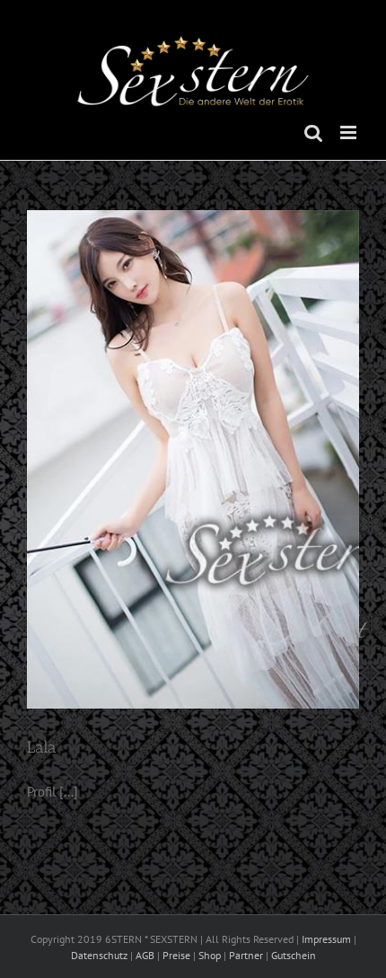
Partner (246, 955)
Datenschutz (99, 955)
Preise (176, 955)
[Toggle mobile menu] (349, 132)
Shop (209, 955)
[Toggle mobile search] (313, 132)
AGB (145, 955)
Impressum (326, 939)
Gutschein (293, 955)
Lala (42, 747)
